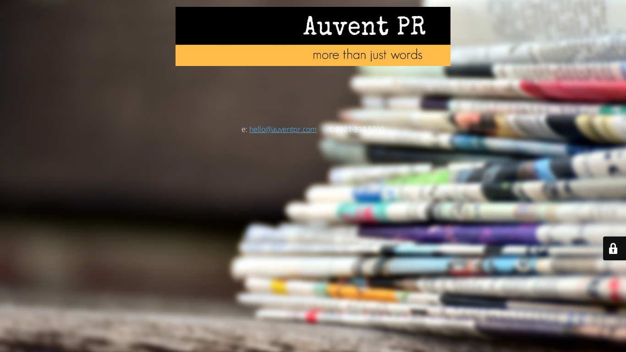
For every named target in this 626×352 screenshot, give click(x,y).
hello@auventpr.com (283, 129)
